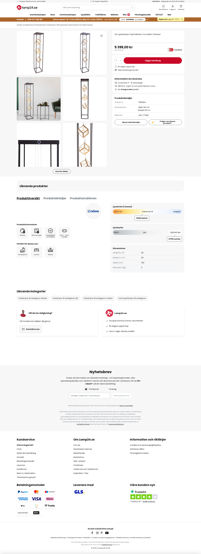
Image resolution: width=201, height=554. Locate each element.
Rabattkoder (79, 453)
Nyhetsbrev (78, 457)
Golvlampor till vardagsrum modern (98, 298)
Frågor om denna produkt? (167, 122)
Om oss (76, 445)
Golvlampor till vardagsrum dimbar (33, 298)
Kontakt (20, 457)
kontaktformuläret (83, 424)
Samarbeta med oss (82, 449)
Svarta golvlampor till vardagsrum (132, 298)
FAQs (19, 449)
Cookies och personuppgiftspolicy (145, 445)
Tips (86, 473)
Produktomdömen (83, 198)
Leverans (21, 465)
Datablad (178, 50)
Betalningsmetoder (25, 461)
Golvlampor (51, 25)
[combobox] (98, 7)
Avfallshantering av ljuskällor (140, 538)
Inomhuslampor (40, 25)
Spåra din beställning (26, 453)
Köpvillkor (87, 538)
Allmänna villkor (137, 449)
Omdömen (78, 465)
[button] (39, 99)
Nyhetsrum (93, 469)
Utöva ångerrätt (25, 445)
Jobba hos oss (80, 469)
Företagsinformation (139, 453)
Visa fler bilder (61, 171)
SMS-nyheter (79, 461)
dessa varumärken (126, 406)
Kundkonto (22, 469)
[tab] (28, 198)
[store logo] (27, 7)
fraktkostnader (107, 545)
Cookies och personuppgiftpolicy (103, 538)
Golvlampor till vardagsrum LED (65, 298)
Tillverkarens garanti (26, 477)
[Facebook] (94, 532)
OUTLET (159, 14)
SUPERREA (132, 19)
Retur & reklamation (26, 473)
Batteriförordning (123, 538)
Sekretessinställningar (58, 538)
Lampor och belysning (25, 25)
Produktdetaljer (55, 198)
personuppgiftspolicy (116, 424)
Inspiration (78, 473)
